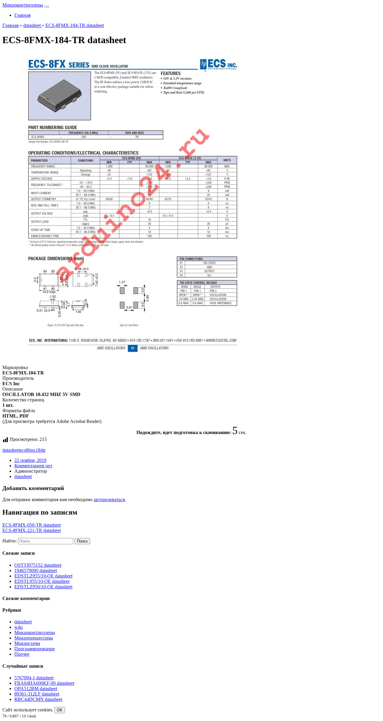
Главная (22, 15)
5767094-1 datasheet (34, 677)
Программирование (34, 648)
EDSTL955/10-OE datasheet (41, 581)
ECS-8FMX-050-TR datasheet (31, 524)
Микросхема (27, 643)
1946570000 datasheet (35, 570)
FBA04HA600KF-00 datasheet (44, 683)
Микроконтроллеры (22, 4)
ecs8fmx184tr (32, 450)
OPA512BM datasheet (35, 688)
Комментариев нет (33, 465)
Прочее (21, 654)
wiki (18, 627)
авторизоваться (109, 499)
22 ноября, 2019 (30, 460)
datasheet (11, 450)
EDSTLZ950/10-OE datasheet (43, 586)
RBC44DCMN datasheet (38, 699)
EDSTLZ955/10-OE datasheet (43, 575)
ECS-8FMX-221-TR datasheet (31, 530)
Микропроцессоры (33, 637)
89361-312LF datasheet (36, 693)
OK (60, 710)
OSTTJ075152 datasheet (37, 565)
